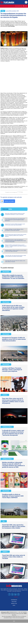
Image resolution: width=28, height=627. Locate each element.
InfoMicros (5, 551)
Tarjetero (14, 601)
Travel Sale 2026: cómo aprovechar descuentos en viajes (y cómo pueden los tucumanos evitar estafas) (15, 256)
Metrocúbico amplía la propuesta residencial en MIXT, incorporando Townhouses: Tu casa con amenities (15, 214)
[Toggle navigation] (26, 6)
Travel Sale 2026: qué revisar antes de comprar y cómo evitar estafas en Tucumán (15, 261)
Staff (14, 605)
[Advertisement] (14, 77)
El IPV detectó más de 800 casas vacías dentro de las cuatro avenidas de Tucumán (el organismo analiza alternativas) (15, 219)
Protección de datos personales (17, 613)
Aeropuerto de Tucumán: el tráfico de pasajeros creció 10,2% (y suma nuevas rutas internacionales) (15, 224)
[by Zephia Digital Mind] (14, 621)
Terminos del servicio (16, 617)
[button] (10, 32)
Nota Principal (6, 271)
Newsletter (14, 603)
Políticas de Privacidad (5, 613)
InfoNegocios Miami (7, 426)
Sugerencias (14, 599)
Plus (3, 11)
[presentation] (2, 38)
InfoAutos (5, 394)
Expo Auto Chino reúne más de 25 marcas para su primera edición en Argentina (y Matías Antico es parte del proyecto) (15, 235)
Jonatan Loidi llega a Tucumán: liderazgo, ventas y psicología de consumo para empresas (14, 230)
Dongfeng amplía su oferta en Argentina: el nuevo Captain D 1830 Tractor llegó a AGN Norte (15, 251)
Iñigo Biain (14, 615)
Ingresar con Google (9, 201)
